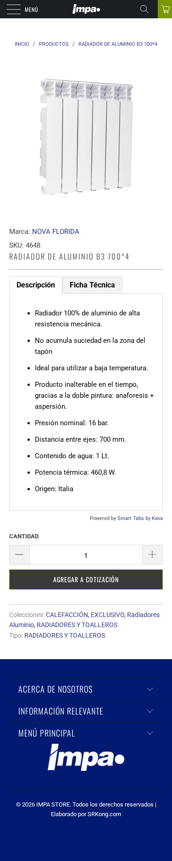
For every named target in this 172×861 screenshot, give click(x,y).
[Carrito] (165, 9)
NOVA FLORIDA (55, 231)
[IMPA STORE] (86, 9)
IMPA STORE (53, 804)
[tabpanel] (86, 402)
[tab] (35, 285)
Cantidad (24, 536)
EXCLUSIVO (107, 614)
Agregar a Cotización (86, 579)
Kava (157, 518)
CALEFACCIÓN (67, 614)
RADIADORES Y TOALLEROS (77, 624)
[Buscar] (147, 9)
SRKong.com (104, 814)
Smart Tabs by (134, 518)
